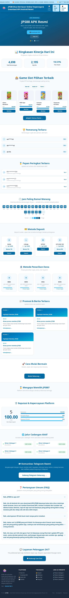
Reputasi (65, 593)
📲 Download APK (34, 32)
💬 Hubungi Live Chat (34, 559)
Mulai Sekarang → (34, 376)
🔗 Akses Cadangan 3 (58, 577)
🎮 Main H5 (55, 8)
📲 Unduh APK (64, 8)
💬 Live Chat (49, 8)
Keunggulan (59, 593)
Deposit (9, 253)
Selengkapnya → (7, 328)
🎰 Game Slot (22, 577)
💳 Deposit (38, 573)
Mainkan (9, 111)
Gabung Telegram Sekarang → (34, 475)
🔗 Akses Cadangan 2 (58, 575)
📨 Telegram (39, 579)
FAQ (53, 593)
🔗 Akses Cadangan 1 (58, 573)
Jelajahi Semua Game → (34, 118)
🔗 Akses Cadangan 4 (58, 579)
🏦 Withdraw (39, 575)
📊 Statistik (21, 579)
